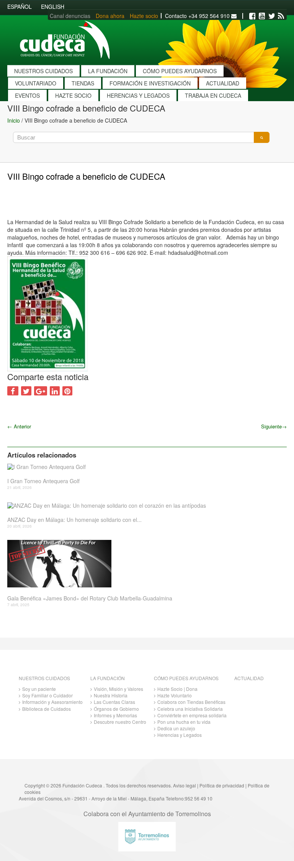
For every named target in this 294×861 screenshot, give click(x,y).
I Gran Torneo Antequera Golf (43, 481)
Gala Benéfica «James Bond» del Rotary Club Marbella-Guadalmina (89, 598)
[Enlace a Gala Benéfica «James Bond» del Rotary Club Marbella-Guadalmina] (144, 563)
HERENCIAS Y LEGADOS (138, 95)
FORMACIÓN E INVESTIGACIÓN (150, 83)
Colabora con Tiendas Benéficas (191, 702)
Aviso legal (184, 785)
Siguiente (274, 426)
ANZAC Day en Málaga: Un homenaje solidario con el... (74, 520)
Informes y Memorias (115, 715)
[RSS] (281, 16)
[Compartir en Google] (40, 391)
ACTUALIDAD (222, 83)
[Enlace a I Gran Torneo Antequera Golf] (144, 467)
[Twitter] (271, 16)
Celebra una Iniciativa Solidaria (190, 708)
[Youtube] (262, 16)
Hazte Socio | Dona (177, 689)
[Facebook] (252, 16)
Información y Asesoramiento (52, 702)
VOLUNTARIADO (35, 83)
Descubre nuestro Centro (120, 721)
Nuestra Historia (110, 695)
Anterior (19, 426)
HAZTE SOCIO (73, 95)
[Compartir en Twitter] (26, 391)
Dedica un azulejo (176, 728)
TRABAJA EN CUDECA (213, 95)
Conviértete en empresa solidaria (192, 715)
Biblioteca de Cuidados (46, 708)
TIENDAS (83, 83)
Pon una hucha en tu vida (184, 721)
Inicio (13, 120)
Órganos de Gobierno (116, 708)
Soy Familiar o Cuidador (47, 695)
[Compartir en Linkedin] (55, 391)
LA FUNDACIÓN (107, 71)
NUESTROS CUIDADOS (43, 71)
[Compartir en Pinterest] (67, 391)
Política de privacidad (221, 785)
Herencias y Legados (179, 734)
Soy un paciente (39, 689)
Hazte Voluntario (174, 695)
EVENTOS (27, 95)
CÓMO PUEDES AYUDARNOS (180, 71)
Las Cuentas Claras (114, 702)
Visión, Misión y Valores (118, 689)
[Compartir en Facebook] (12, 391)
